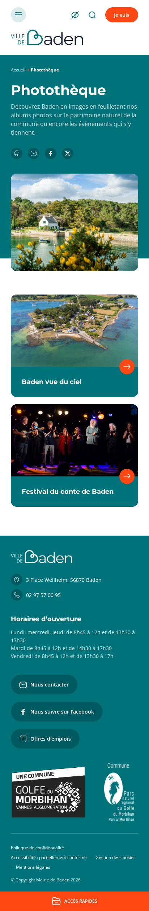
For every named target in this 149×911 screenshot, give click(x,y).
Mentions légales (33, 867)
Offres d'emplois (50, 738)
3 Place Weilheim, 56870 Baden (64, 579)
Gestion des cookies (115, 857)
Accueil (18, 70)
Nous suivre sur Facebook (62, 711)
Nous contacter (49, 684)
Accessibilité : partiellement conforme (49, 857)
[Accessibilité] (75, 15)
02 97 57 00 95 (43, 595)
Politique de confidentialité (37, 848)
